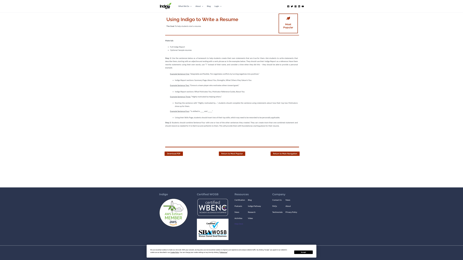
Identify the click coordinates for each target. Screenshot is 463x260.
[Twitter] (292, 6)
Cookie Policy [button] (174, 252)
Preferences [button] (223, 252)
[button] (190, 6)
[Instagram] (295, 6)
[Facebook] (288, 6)
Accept (303, 252)
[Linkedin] (299, 6)
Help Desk (239, 224)
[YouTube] (303, 6)
